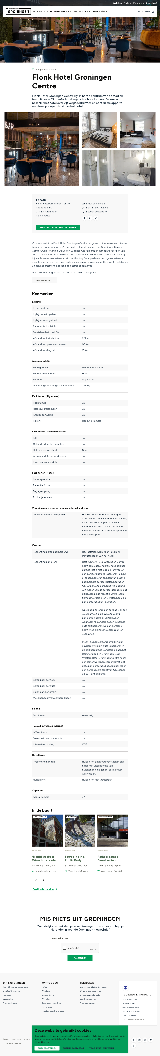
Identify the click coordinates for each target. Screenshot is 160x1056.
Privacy (27, 1039)
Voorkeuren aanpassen (101, 1048)
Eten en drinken (48, 995)
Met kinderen (47, 1007)
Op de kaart (151, 3)
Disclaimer (16, 1039)
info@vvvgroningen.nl (134, 1019)
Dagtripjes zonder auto (90, 995)
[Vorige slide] (36, 880)
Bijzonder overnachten (52, 1003)
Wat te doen (50, 983)
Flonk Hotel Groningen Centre (58, 227)
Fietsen (45, 987)
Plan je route (43, 215)
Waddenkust (8, 999)
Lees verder (41, 280)
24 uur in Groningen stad (90, 991)
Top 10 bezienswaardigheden (15, 987)
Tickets (127, 3)
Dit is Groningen (14, 983)
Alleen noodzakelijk (73, 1048)
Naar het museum (88, 1003)
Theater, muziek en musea (53, 1011)
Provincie (7, 995)
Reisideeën (87, 983)
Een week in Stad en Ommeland (94, 987)
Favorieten (138, 3)
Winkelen (46, 999)
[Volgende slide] (43, 880)
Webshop (117, 3)
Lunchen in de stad (88, 999)
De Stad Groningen (11, 991)
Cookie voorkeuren (13, 1043)
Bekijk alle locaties (43, 889)
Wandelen (46, 991)
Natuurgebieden (10, 1003)
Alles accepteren (47, 1048)
